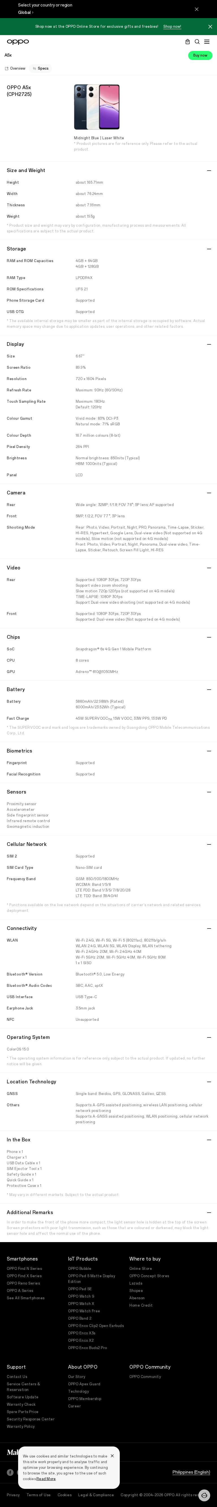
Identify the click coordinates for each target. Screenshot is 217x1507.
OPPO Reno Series (23, 1283)
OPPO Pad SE (80, 1289)
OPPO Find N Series (24, 1269)
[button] (204, 1495)
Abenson (137, 1298)
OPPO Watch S (81, 1296)
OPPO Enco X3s (82, 1333)
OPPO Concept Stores (149, 1276)
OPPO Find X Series (24, 1276)
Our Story (76, 1377)
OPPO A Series (20, 1291)
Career (74, 1406)
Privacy (13, 1495)
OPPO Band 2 (80, 1318)
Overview (17, 68)
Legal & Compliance (96, 1495)
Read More (46, 1479)
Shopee (136, 1291)
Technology (78, 1392)
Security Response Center (31, 1419)
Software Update (23, 1397)
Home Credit (141, 1305)
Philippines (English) (191, 1472)
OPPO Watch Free (84, 1311)
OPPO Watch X (81, 1304)
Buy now (200, 55)
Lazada (135, 1283)
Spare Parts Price (23, 1412)
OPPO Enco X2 (81, 1341)
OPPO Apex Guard (84, 1384)
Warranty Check (21, 1405)
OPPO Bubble (80, 1269)
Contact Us (17, 1377)
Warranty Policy (21, 1427)
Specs (43, 68)
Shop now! (172, 27)
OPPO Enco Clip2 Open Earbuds (96, 1326)
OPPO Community (145, 1377)
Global (24, 12)
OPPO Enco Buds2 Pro (87, 1348)
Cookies (65, 1495)
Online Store (140, 1269)
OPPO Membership (84, 1399)
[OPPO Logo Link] (18, 42)
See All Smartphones (26, 1298)
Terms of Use (39, 1495)
